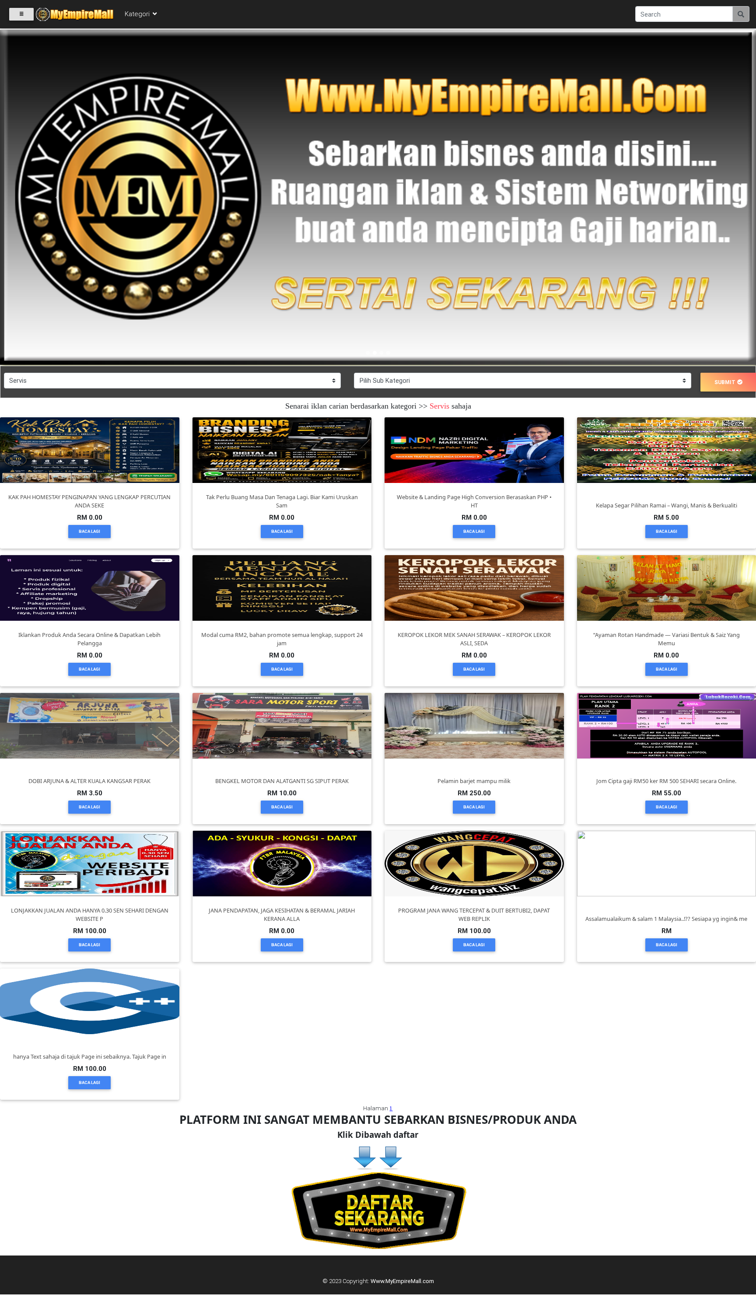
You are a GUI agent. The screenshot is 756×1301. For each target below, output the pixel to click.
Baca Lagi (89, 531)
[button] (56, 198)
